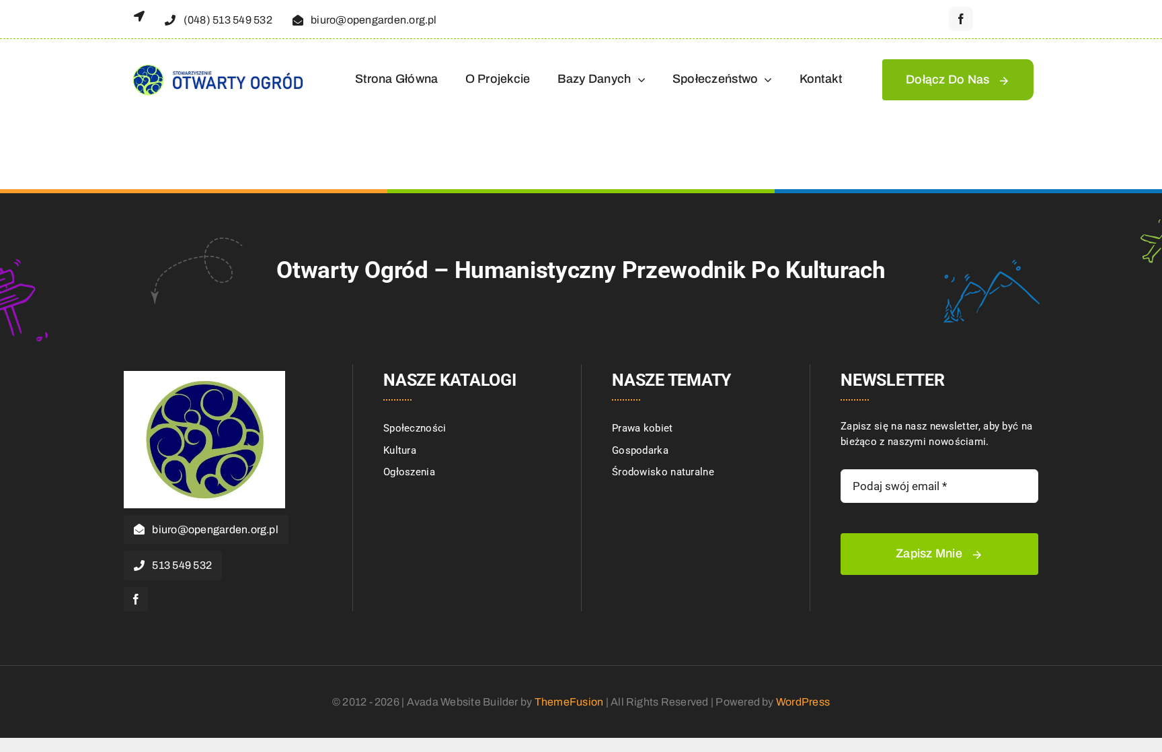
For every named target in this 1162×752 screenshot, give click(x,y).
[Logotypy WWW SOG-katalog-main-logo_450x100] (217, 64)
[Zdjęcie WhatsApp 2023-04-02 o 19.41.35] (204, 376)
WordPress (803, 702)
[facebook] (961, 19)
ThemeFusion (569, 702)
